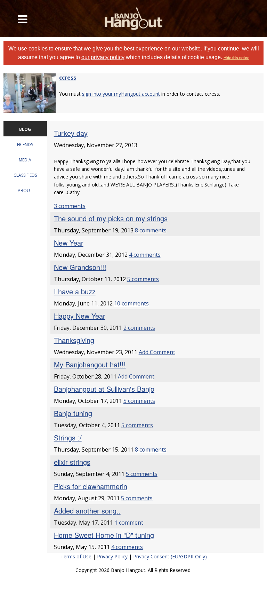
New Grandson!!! (80, 267)
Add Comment (157, 352)
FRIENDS (25, 145)
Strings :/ (68, 437)
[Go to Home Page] (133, 18)
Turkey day (71, 133)
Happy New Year (79, 316)
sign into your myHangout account (121, 93)
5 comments (143, 279)
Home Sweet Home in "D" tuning (104, 535)
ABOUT (25, 190)
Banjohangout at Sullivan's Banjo (104, 389)
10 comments (131, 303)
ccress (67, 77)
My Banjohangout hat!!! (90, 364)
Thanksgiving (74, 340)
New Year (68, 243)
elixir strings (72, 462)
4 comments (145, 254)
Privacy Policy (112, 556)
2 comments (139, 328)
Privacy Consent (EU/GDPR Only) (170, 556)
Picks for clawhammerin (90, 486)
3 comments (70, 206)
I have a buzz (75, 291)
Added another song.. (87, 510)
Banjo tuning (73, 413)
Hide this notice (236, 58)
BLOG (25, 129)
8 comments (151, 230)
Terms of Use (75, 556)
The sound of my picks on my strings (111, 218)
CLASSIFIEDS (25, 175)
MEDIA (25, 160)
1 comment (128, 522)
